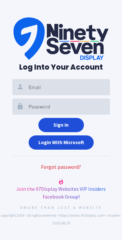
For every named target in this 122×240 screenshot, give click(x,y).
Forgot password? (61, 167)
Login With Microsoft (61, 142)
